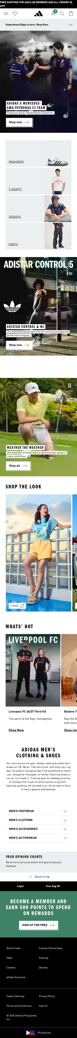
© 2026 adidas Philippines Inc (21, 1017)
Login (20, 886)
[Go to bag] (71, 13)
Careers (11, 967)
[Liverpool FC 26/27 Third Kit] (33, 685)
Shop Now (16, 730)
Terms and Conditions (19, 1006)
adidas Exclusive (15, 977)
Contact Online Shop (50, 948)
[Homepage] (38, 15)
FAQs (9, 958)
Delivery (43, 967)
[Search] (62, 13)
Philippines (44, 1032)
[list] (38, 555)
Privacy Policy (47, 996)
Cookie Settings (15, 996)
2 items (14, 605)
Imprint (43, 1006)
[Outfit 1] (38, 553)
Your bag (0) (53, 886)
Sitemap (43, 958)
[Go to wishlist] (14, 13)
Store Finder (13, 948)
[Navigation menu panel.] (5, 13)
